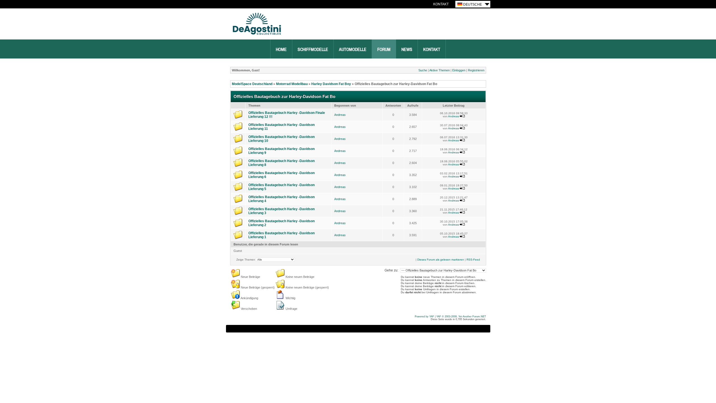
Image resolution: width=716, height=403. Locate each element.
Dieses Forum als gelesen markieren (440, 259)
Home (281, 49)
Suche (422, 70)
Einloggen (458, 70)
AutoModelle (352, 49)
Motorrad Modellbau (292, 84)
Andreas (340, 114)
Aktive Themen (439, 70)
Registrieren (476, 70)
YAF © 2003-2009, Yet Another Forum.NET (461, 316)
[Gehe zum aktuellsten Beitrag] (462, 116)
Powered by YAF (424, 316)
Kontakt (441, 4)
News (406, 49)
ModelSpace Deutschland (252, 84)
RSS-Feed (473, 259)
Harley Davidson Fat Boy (331, 84)
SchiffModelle (313, 49)
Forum (383, 49)
